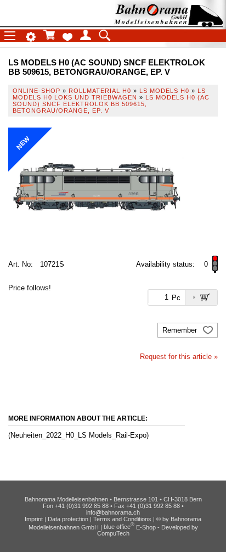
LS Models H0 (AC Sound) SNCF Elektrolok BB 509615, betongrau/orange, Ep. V (111, 104)
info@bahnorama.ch (113, 512)
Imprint (34, 519)
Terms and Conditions (122, 519)
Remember (180, 330)
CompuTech (113, 533)
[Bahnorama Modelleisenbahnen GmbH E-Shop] (168, 23)
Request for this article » (179, 356)
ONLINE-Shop (36, 90)
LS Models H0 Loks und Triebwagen (109, 94)
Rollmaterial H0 (100, 90)
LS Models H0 (164, 90)
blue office (119, 526)
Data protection (68, 519)
